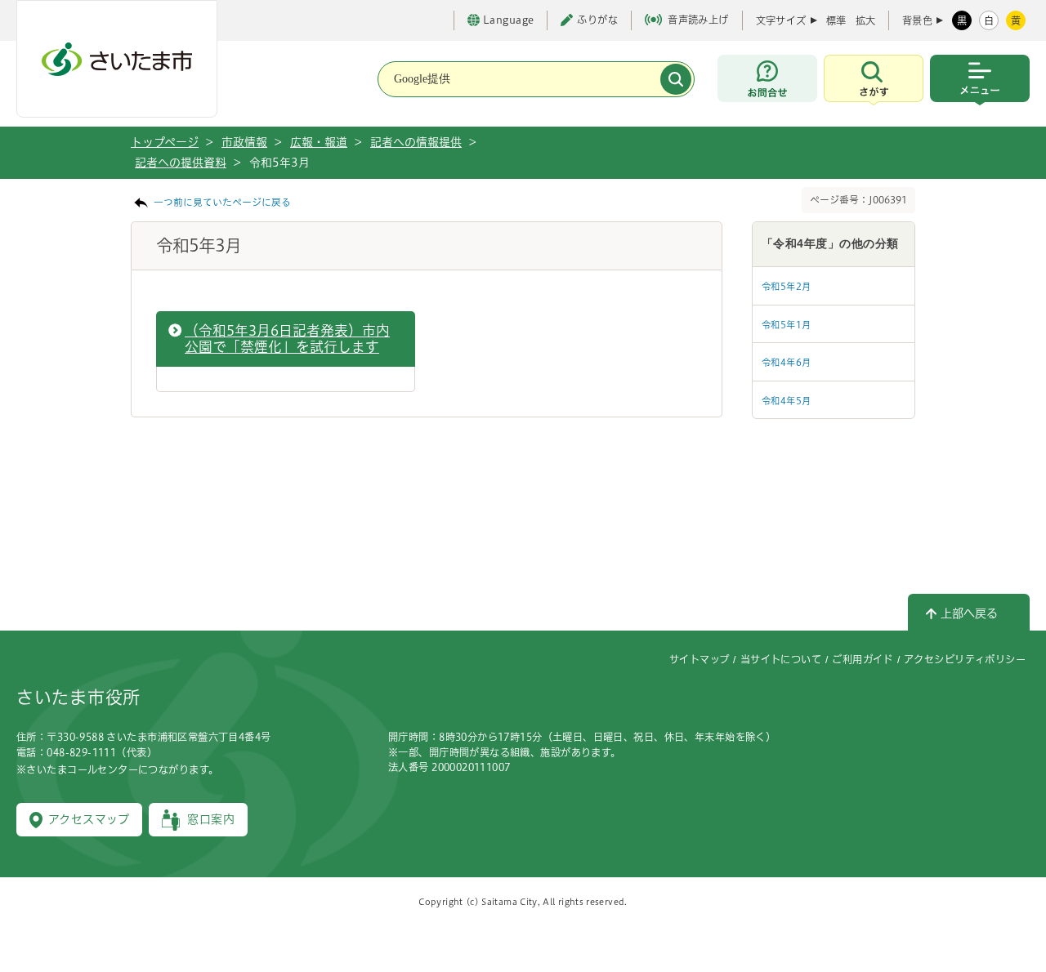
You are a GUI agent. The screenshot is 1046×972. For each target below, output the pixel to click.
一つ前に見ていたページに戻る (222, 202)
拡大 (865, 20)
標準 (836, 20)
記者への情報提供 (416, 142)
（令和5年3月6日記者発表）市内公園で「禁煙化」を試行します (287, 338)
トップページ (165, 142)
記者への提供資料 (180, 162)
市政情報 (244, 142)
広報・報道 (318, 142)
